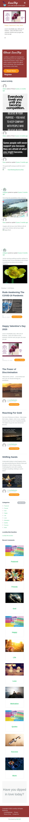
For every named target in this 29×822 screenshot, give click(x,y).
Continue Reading (17, 316)
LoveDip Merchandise (7, 535)
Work (5, 527)
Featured (6, 506)
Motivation (6, 520)
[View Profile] (4, 401)
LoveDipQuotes (10, 34)
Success (6, 525)
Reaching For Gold (12, 413)
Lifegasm (5, 192)
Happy (5, 513)
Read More (11, 71)
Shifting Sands (10, 457)
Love (5, 518)
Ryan (4, 162)
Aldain (4, 88)
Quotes (6, 522)
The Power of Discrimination (14, 23)
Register (8, 74)
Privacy (16, 812)
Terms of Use (7, 814)
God (5, 510)
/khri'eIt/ (18, 819)
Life (5, 515)
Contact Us (16, 814)
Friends (6, 508)
